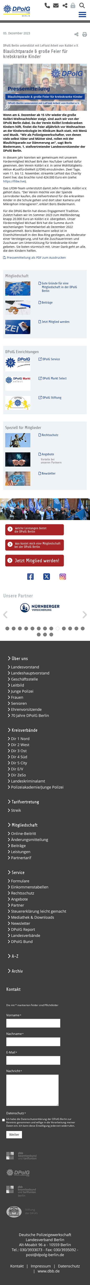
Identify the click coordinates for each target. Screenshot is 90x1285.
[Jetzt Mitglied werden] (17, 326)
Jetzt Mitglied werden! (37, 560)
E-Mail (11, 1052)
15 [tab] (45, 634)
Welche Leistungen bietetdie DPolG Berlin (30, 530)
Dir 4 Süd (19, 757)
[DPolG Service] (17, 364)
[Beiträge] (17, 307)
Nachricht (14, 1071)
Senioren (19, 703)
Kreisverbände (24, 730)
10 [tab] (64, 628)
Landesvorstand (25, 667)
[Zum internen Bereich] (71, 7)
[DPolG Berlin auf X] (45, 576)
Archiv (17, 971)
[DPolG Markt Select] (17, 383)
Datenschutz (16, 1113)
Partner (17, 905)
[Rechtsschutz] (17, 440)
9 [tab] (57, 628)
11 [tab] (70, 628)
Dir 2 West (20, 745)
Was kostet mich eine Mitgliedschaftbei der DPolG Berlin (37, 545)
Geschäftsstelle (24, 679)
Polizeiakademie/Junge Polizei (37, 787)
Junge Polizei (22, 691)
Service (18, 872)
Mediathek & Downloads (32, 917)
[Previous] (5, 615)
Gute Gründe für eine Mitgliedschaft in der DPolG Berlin (59, 287)
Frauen (17, 697)
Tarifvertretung (25, 802)
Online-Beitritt (23, 833)
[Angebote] (17, 459)
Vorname (13, 1015)
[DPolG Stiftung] (17, 402)
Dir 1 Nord (20, 739)
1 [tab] (7, 628)
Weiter (14, 1135)
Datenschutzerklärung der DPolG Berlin (44, 1119)
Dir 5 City (19, 763)
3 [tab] (20, 628)
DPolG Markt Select (54, 378)
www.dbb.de (49, 1271)
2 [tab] (13, 628)
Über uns (20, 658)
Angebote (47, 454)
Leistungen (20, 852)
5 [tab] (32, 628)
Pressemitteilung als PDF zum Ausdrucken (37, 258)
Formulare (20, 881)
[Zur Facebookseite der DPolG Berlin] (29, 576)
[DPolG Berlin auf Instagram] (61, 577)
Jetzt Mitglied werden (55, 322)
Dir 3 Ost (19, 751)
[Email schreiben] (54, 7)
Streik (16, 810)
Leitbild (17, 685)
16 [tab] (51, 634)
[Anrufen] (45, 7)
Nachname (15, 1034)
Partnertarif (21, 858)
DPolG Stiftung (51, 397)
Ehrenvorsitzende (26, 709)
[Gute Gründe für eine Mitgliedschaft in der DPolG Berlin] (17, 288)
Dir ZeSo (18, 775)
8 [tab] (51, 628)
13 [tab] (83, 628)
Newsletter (48, 473)
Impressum (41, 1265)
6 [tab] (39, 628)
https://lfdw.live (14, 181)
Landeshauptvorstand (30, 673)
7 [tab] (45, 628)
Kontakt (17, 1265)
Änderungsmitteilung (29, 839)
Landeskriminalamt (28, 781)
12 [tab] (76, 628)
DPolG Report (23, 929)
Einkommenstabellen (29, 887)
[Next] (84, 615)
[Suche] (80, 7)
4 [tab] (26, 628)
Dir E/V (17, 769)
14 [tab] (39, 634)
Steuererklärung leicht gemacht (38, 911)
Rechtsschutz (49, 435)
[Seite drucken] (84, 34)
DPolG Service (51, 359)
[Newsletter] (17, 478)
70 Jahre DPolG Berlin (30, 715)
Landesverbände (25, 935)
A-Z (15, 956)
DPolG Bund (22, 941)
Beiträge (47, 302)
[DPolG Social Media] (63, 7)
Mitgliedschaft (24, 825)
